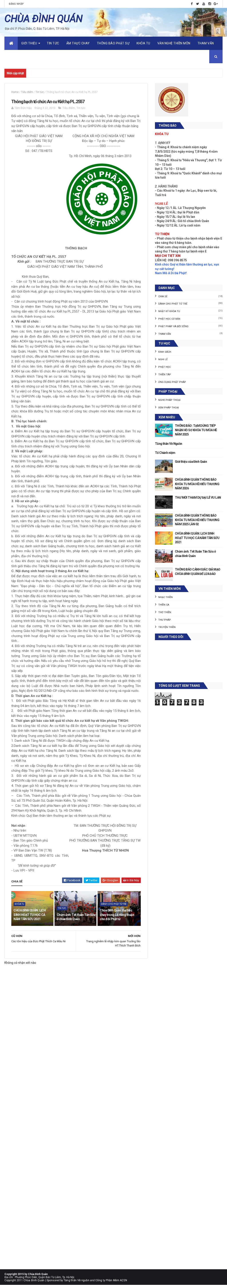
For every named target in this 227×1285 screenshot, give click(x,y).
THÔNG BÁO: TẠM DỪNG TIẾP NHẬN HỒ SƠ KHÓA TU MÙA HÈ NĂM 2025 (196, 430)
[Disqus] (75, 1092)
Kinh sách (164, 351)
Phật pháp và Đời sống (173, 326)
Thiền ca (163, 604)
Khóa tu (143, 43)
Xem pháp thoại (168, 407)
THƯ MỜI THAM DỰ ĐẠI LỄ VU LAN (198, 497)
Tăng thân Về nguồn (76, 1280)
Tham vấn (206, 43)
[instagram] (209, 4)
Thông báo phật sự (113, 43)
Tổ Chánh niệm (165, 453)
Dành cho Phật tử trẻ (114, 904)
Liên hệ (13, 56)
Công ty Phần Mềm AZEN (111, 1280)
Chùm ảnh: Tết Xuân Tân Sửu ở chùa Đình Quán (76, 917)
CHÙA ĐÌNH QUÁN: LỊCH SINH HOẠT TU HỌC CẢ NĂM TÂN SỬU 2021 (30, 915)
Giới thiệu (29, 43)
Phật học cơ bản (169, 318)
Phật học (164, 367)
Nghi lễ (163, 359)
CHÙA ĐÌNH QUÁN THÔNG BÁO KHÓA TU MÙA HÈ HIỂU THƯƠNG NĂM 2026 (197, 484)
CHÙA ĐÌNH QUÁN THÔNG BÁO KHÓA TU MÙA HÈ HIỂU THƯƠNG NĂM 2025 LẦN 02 (197, 520)
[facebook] (191, 4)
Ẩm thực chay (78, 43)
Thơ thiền (164, 612)
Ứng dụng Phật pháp (172, 382)
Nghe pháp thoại (169, 400)
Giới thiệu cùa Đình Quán (191, 461)
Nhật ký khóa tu (169, 311)
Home (15, 92)
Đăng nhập (16, 3)
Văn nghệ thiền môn (173, 43)
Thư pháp (164, 619)
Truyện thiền (167, 627)
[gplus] (215, 4)
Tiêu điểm (27, 92)
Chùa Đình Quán (33, 1280)
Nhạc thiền (165, 597)
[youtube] (203, 4)
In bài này (132, 880)
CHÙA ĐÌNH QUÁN (43, 18)
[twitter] (197, 4)
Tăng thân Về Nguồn (168, 443)
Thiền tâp (164, 374)
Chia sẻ (162, 296)
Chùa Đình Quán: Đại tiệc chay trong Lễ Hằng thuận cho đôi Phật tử (117, 915)
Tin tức (53, 43)
